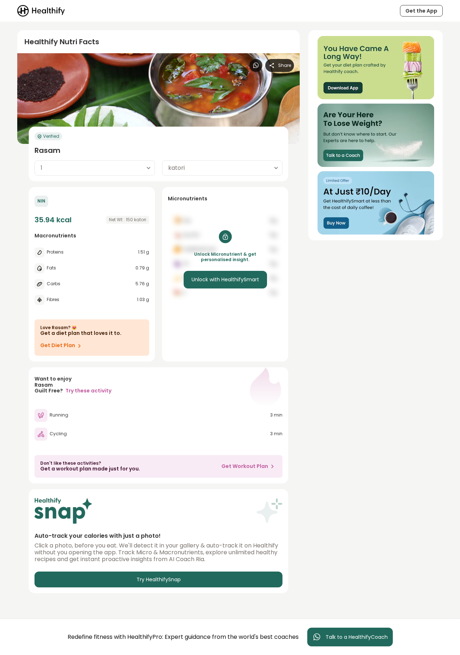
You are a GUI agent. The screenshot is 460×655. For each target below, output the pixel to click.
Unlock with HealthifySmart (225, 279)
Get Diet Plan (57, 345)
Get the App (421, 10)
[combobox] (94, 168)
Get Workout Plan (244, 466)
